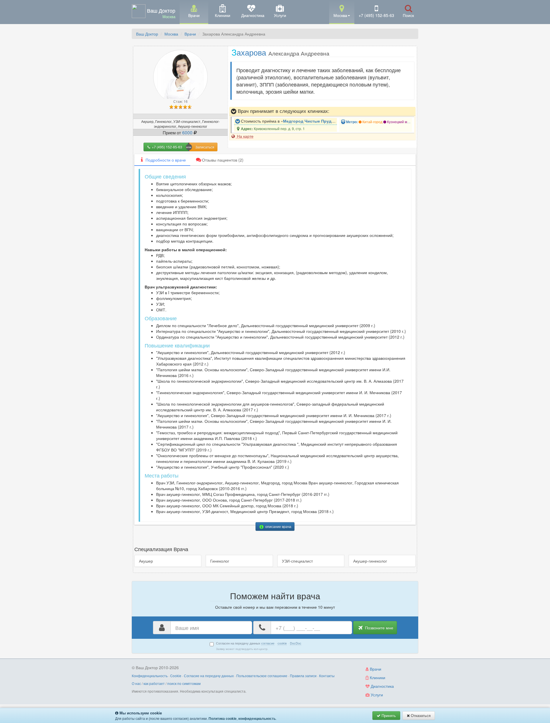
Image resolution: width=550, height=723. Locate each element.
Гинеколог (219, 561)
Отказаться (420, 715)
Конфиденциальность (150, 675)
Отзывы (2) (222, 160)
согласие (267, 643)
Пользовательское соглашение (261, 675)
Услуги (376, 695)
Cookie (175, 675)
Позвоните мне (378, 627)
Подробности (166, 160)
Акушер (146, 561)
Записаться (204, 146)
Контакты (327, 675)
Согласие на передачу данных (209, 675)
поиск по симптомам (184, 683)
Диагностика (382, 686)
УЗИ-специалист (297, 561)
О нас (136, 683)
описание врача (277, 526)
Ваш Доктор (147, 34)
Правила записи (303, 675)
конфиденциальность (257, 718)
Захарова (280, 52)
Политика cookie (223, 718)
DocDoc (295, 643)
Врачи (190, 34)
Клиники (377, 677)
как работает (154, 683)
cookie (282, 643)
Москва (171, 34)
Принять (388, 715)
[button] (341, 11)
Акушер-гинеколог (370, 561)
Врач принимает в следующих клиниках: (282, 110)
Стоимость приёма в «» (288, 121)
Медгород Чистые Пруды (309, 121)
